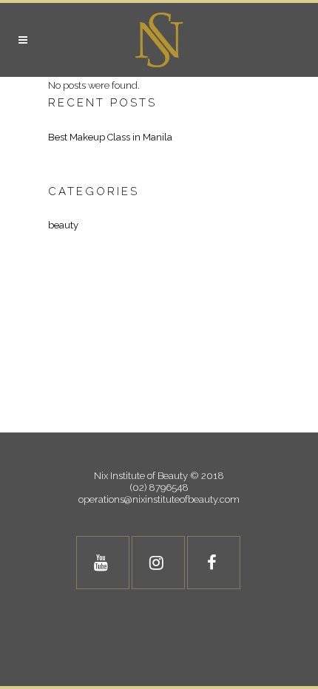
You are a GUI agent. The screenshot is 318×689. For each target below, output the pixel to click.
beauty (63, 225)
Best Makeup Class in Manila (110, 137)
